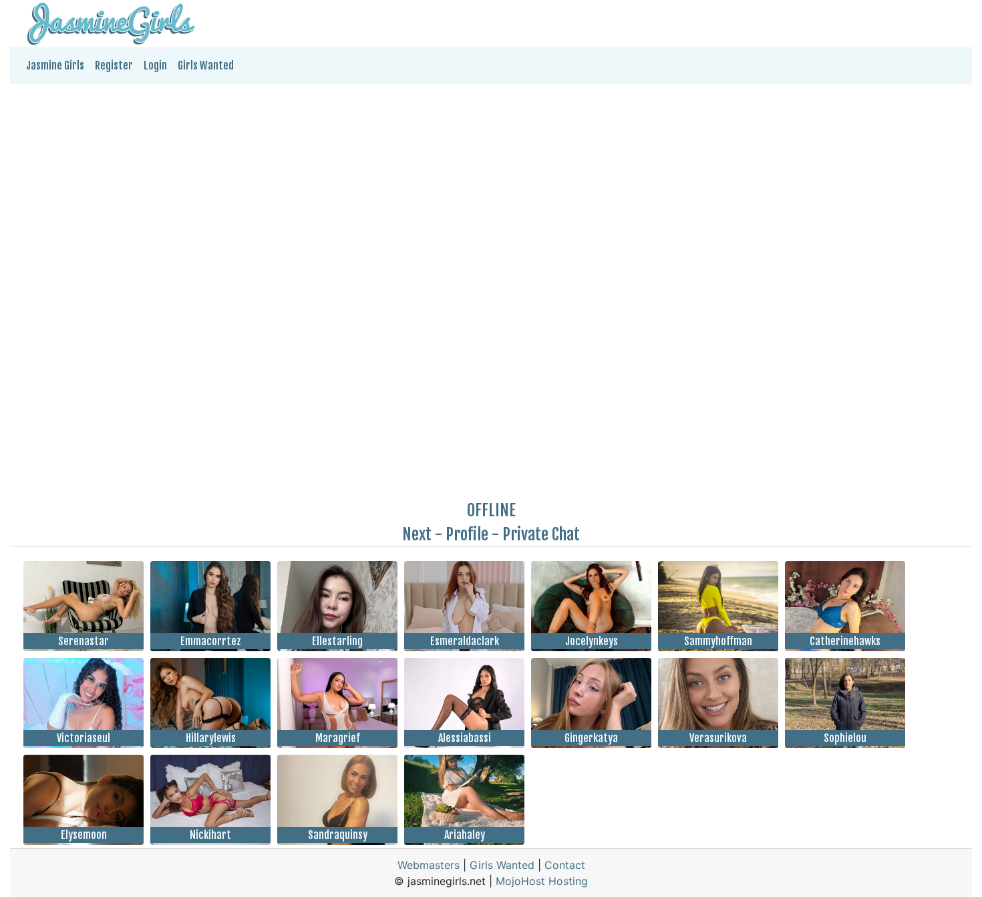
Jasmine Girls (55, 65)
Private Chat (541, 534)
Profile (467, 534)
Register (114, 65)
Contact (564, 865)
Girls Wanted (206, 65)
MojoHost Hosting (542, 881)
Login (155, 65)
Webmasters (428, 865)
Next (417, 534)
